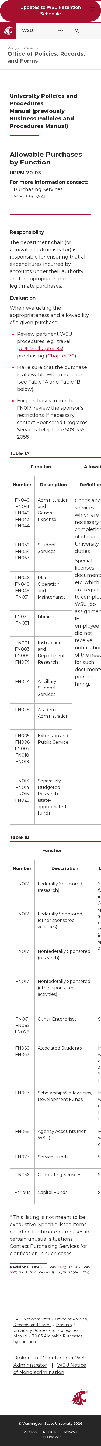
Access (30, 1432)
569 (61, 1267)
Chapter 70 (61, 356)
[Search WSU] (77, 31)
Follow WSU (51, 1437)
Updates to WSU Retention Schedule (50, 10)
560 (13, 1272)
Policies (50, 1432)
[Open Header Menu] (61, 31)
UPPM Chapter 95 (40, 349)
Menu (93, 8)
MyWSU (70, 1432)
